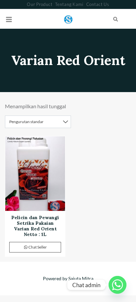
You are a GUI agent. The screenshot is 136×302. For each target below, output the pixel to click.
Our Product (39, 4)
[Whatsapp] (117, 285)
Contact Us (97, 4)
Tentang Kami (69, 4)
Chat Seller (37, 247)
